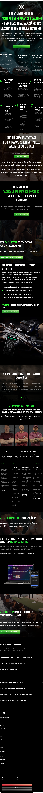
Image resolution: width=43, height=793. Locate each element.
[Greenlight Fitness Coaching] (4, 713)
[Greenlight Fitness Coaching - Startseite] (21, 7)
